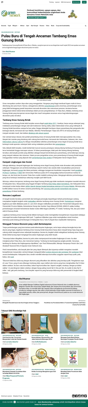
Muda (52, 25)
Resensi (42, 25)
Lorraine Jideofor (12, 342)
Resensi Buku (78, 369)
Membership (76, 2)
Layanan (57, 2)
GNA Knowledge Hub (7, 32)
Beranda (3, 25)
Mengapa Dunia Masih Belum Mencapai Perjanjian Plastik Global (73, 323)
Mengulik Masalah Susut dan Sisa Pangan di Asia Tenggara (21, 301)
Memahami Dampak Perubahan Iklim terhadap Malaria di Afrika (15, 358)
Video (47, 25)
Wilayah (15, 25)
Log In (84, 2)
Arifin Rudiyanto (41, 342)
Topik (9, 25)
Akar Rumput (34, 25)
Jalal (36, 374)
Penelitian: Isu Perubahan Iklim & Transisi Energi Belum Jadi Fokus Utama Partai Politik (64, 302)
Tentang (51, 2)
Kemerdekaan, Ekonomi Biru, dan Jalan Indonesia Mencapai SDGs (44, 323)
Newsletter (26, 396)
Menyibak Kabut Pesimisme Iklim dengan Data (73, 358)
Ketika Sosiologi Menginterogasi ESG (44, 358)
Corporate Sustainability (63, 25)
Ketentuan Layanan (6, 396)
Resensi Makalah (50, 369)
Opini (27, 25)
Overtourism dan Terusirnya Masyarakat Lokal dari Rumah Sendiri (15, 323)
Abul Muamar (10, 51)
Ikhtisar (22, 25)
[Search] (86, 25)
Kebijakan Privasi (17, 396)
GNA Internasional (66, 2)
